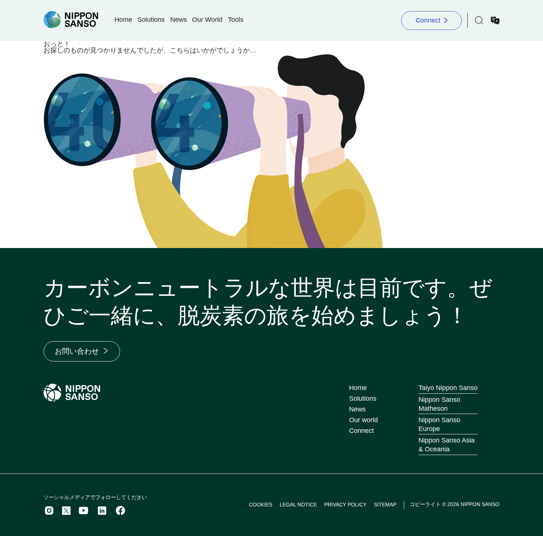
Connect (428, 20)
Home (123, 19)
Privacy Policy (345, 505)
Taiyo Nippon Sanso (448, 387)
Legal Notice (298, 505)
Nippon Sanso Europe (439, 424)
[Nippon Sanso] (71, 19)
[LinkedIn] (101, 510)
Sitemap (385, 505)
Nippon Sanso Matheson (439, 404)
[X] (66, 510)
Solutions (151, 19)
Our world (363, 420)
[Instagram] (49, 510)
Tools (235, 19)
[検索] (479, 20)
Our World (207, 19)
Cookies (260, 505)
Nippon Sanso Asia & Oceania (447, 445)
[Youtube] (83, 510)
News (178, 19)
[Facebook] (120, 510)
